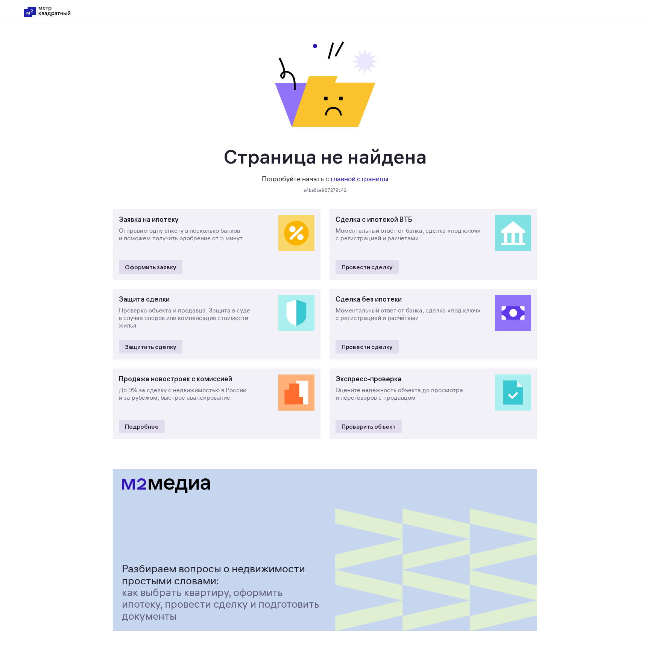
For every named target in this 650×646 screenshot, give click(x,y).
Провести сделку (367, 267)
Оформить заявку (150, 267)
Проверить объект (369, 426)
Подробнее (142, 426)
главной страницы (359, 179)
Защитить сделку (150, 346)
